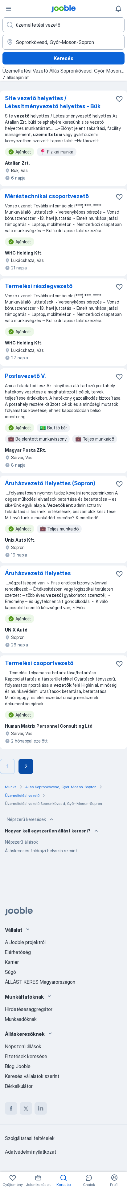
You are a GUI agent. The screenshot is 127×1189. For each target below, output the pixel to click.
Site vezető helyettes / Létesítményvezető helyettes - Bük (52, 102)
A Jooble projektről (25, 942)
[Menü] (8, 8)
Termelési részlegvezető (38, 286)
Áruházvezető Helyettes (38, 573)
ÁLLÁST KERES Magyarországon (40, 982)
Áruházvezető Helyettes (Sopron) (50, 483)
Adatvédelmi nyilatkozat (30, 1152)
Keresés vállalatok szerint (32, 1076)
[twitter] (26, 1108)
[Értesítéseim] (118, 9)
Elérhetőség (18, 952)
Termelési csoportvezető (39, 663)
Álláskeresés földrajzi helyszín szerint (41, 850)
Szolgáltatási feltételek (30, 1138)
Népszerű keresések (26, 819)
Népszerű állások (21, 842)
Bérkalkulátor (19, 1086)
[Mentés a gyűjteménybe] (119, 98)
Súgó (10, 972)
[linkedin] (41, 1108)
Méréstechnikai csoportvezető (47, 196)
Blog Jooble (18, 1066)
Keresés (63, 58)
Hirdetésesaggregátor (28, 1009)
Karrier (12, 962)
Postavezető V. (25, 376)
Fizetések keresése (26, 1056)
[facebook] (11, 1108)
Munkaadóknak (21, 1019)
